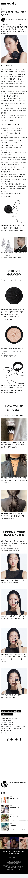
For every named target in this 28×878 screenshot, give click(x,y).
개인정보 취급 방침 (16, 851)
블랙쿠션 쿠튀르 (12, 711)
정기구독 (5, 851)
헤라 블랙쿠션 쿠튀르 (7, 714)
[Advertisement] (14, 758)
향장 (2, 9)
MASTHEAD (12, 853)
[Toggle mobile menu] (25, 3)
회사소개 (10, 851)
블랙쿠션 (4, 711)
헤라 (19, 711)
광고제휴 (17, 853)
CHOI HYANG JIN (13, 19)
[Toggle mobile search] (21, 3)
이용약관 (23, 851)
